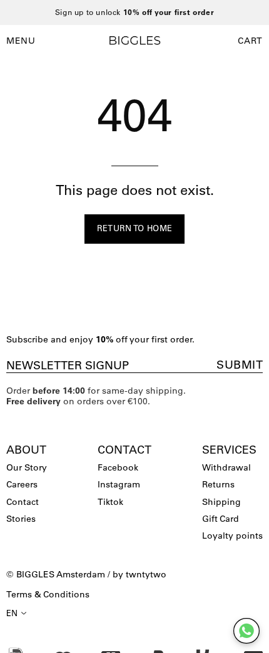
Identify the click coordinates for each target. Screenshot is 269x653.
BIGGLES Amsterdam (60, 574)
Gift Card (220, 518)
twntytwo (146, 574)
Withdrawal (226, 467)
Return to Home (135, 228)
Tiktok (110, 501)
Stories (21, 518)
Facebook (118, 467)
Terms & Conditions (47, 594)
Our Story (26, 467)
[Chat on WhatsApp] (246, 631)
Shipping (221, 501)
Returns (218, 484)
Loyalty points (232, 535)
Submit (239, 365)
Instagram (119, 484)
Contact (22, 501)
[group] (134, 12)
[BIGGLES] (134, 40)
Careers (22, 484)
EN (12, 613)
